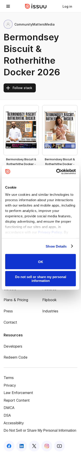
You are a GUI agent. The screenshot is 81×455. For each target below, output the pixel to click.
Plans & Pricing (16, 300)
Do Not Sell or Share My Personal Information (40, 430)
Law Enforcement (18, 392)
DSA (7, 415)
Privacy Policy (50, 232)
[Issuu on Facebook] (9, 446)
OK (40, 261)
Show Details (56, 246)
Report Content (17, 400)
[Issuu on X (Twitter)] (34, 446)
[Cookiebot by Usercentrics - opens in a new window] (57, 171)
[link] (67, 6)
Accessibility (14, 423)
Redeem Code (15, 357)
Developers (13, 346)
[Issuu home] (35, 6)
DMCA (9, 407)
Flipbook (49, 300)
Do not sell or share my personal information (40, 278)
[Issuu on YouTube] (59, 446)
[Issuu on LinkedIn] (21, 446)
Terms (9, 377)
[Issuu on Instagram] (46, 446)
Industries (50, 311)
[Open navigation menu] (8, 6)
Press (8, 311)
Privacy (10, 385)
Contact (10, 322)
